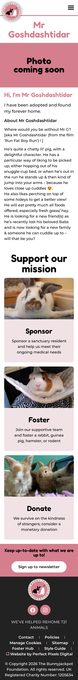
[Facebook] (33, 610)
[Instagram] (45, 610)
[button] (71, 7)
